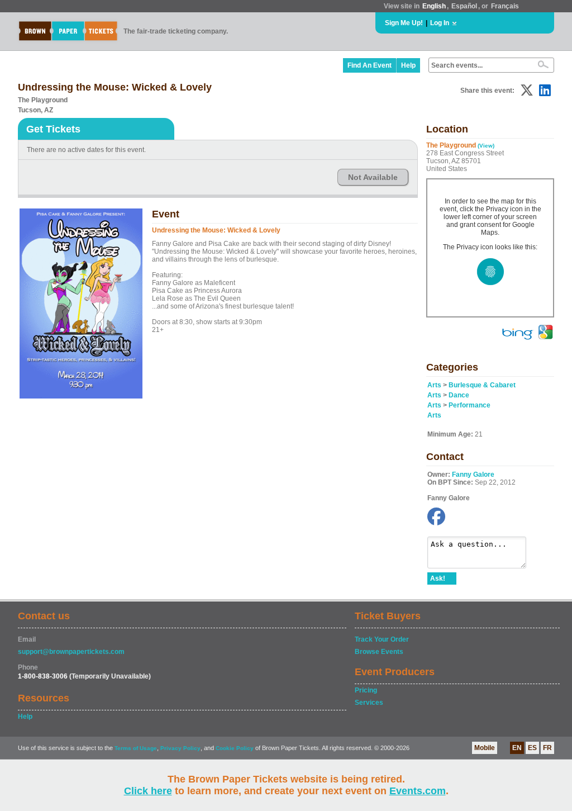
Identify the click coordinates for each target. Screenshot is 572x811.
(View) (486, 146)
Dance (459, 395)
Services (369, 702)
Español (464, 6)
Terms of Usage (136, 748)
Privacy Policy (180, 748)
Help (408, 65)
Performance (469, 405)
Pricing (366, 690)
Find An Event (369, 65)
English (434, 6)
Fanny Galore (473, 474)
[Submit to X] (526, 90)
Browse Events (379, 652)
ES (532, 748)
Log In (439, 23)
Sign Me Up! (404, 23)
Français (505, 6)
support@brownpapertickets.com (71, 652)
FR (547, 748)
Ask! (437, 578)
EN (517, 748)
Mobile (484, 748)
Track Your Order (382, 639)
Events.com (417, 790)
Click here (148, 790)
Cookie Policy (235, 748)
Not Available (373, 177)
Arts (434, 385)
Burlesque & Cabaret (482, 385)
